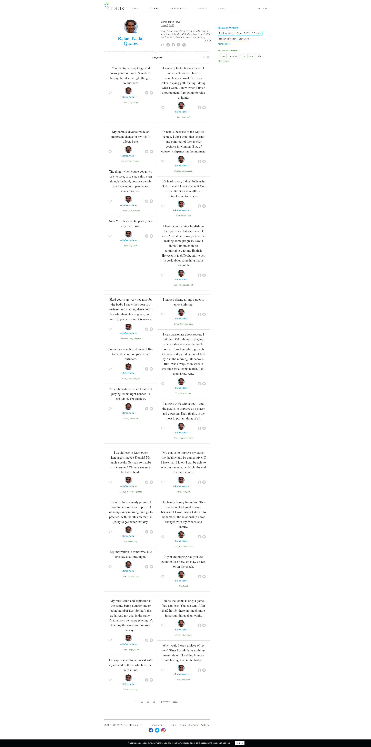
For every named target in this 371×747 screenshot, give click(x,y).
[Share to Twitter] (151, 93)
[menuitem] (204, 57)
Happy (130, 650)
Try (130, 102)
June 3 (164, 25)
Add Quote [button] (194, 725)
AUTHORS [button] (154, 9)
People (124, 211)
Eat (137, 418)
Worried (136, 211)
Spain (164, 22)
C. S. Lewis (256, 33)
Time (177, 393)
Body (131, 339)
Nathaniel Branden (227, 39)
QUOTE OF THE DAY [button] (178, 9)
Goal (184, 492)
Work (124, 378)
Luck (191, 171)
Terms (173, 725)
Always (135, 690)
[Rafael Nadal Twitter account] (178, 45)
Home (183, 117)
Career (177, 324)
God (178, 216)
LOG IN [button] (264, 9)
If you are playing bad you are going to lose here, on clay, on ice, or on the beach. (183, 561)
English (190, 285)
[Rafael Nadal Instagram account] (184, 45)
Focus (126, 102)
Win (259, 56)
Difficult (128, 492)
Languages (137, 492)
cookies (144, 743)
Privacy (182, 725)
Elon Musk (244, 39)
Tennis (132, 418)
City (130, 246)
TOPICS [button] (135, 9)
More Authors (224, 44)
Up (125, 541)
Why (182, 393)
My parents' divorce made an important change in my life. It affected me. (130, 136)
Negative (137, 339)
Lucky (129, 378)
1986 (171, 25)
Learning (177, 285)
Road (184, 285)
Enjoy (191, 324)
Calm (130, 211)
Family (190, 546)
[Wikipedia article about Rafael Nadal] (168, 45)
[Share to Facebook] (146, 93)
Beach (185, 586)
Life (178, 117)
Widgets (205, 725)
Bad (180, 586)
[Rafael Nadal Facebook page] (173, 45)
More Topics (224, 61)
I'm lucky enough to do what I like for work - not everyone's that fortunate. (131, 354)
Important (129, 161)
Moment (185, 171)
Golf (188, 117)
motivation (135, 576)
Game (179, 492)
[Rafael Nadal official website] (163, 45)
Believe (183, 216)
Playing (126, 418)
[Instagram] (163, 730)
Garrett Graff (242, 33)
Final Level (138, 725)
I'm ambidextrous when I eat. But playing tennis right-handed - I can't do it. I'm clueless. (130, 394)
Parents (137, 161)
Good (176, 546)
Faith (125, 690)
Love (126, 246)
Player (190, 438)
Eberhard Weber (226, 33)
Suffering (184, 324)
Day (135, 541)
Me (130, 690)
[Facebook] (151, 730)
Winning (177, 171)
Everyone (136, 378)
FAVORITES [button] (202, 9)
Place (135, 246)
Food (188, 680)
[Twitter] (157, 730)
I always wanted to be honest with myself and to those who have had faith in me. (130, 665)
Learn (122, 492)
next (175, 701)
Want (183, 680)
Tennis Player (174, 22)
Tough (135, 102)
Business (124, 339)
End (188, 492)
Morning (188, 393)
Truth (124, 650)
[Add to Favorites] (110, 93)
